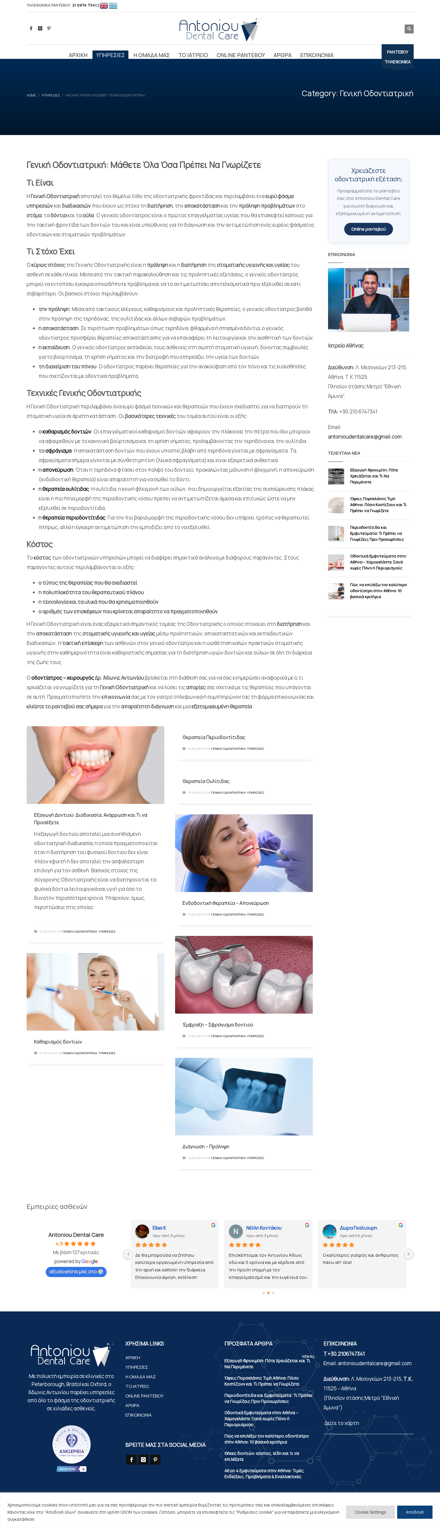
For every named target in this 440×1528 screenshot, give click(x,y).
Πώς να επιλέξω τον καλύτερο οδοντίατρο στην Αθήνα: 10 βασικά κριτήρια (378, 590)
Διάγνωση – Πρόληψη (206, 1146)
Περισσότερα (50, 1519)
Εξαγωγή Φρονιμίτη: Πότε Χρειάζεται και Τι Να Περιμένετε (374, 476)
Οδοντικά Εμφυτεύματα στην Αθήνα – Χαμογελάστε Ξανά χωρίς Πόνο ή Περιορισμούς (378, 562)
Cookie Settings (370, 1512)
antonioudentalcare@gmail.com (365, 436)
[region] (220, 1510)
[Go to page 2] (273, 1293)
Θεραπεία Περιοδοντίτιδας (214, 737)
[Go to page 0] (264, 1293)
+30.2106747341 (346, 1353)
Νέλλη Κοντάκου (170, 1227)
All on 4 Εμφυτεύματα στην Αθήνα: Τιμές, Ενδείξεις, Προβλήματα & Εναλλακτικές (264, 1473)
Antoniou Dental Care (76, 1234)
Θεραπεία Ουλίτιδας (206, 781)
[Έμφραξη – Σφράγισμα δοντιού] (244, 975)
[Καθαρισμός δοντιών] (95, 992)
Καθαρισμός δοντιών (58, 1041)
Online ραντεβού (368, 229)
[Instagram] (40, 28)
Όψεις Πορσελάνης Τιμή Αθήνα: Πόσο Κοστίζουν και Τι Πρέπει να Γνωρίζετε (378, 504)
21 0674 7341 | (86, 5)
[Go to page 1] (268, 1293)
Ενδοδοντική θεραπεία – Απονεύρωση (226, 903)
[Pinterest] (49, 28)
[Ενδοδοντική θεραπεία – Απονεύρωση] (244, 853)
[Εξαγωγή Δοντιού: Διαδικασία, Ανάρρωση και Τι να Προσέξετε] (95, 765)
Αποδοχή (415, 1512)
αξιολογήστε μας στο (73, 1271)
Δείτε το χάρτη (341, 1423)
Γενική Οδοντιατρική (80, 932)
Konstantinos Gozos (362, 1227)
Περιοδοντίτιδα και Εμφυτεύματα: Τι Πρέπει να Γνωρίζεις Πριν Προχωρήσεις (377, 533)
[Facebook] (31, 28)
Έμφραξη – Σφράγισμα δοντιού (218, 1024)
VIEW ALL (308, 1356)
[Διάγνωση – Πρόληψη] (244, 1096)
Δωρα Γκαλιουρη (264, 1227)
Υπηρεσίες (107, 932)
